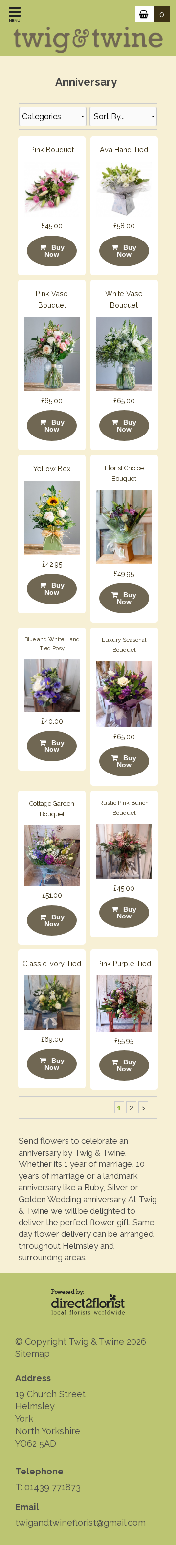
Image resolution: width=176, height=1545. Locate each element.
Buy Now (54, 250)
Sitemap (32, 1354)
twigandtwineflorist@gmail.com (80, 1523)
